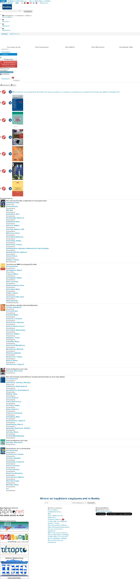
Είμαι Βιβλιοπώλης (98, 47)
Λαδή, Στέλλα (14, 34)
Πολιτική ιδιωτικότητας (55, 540)
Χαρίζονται (52, 531)
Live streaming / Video (126, 47)
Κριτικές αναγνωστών (55, 529)
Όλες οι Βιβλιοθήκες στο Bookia (39, 1)
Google (98, 512)
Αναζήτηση (28, 11)
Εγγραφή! (91, 503)
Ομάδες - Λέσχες (54, 523)
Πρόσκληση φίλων (103, 510)
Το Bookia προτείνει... (55, 512)
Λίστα (14, 85)
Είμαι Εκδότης (70, 47)
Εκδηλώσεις (52, 517)
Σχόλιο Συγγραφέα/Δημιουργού (58, 527)
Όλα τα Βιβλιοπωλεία (55, 515)
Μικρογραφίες (6, 85)
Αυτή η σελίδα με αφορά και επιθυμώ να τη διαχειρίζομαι (9, 64)
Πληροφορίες (5, 52)
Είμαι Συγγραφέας (42, 47)
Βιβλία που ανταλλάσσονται (58, 533)
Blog (49, 514)
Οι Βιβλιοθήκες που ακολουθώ (58, 536)
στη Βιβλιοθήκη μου (17, 1)
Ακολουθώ (9, 59)
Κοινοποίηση (5, 74)
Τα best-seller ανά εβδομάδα (57, 521)
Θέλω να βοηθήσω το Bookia (57, 538)
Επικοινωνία (44, 3)
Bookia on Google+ (106, 512)
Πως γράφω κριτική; (14, 47)
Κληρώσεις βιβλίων (54, 519)
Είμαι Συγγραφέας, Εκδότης (57, 525)
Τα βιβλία (4, 54)
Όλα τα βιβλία (53, 510)
